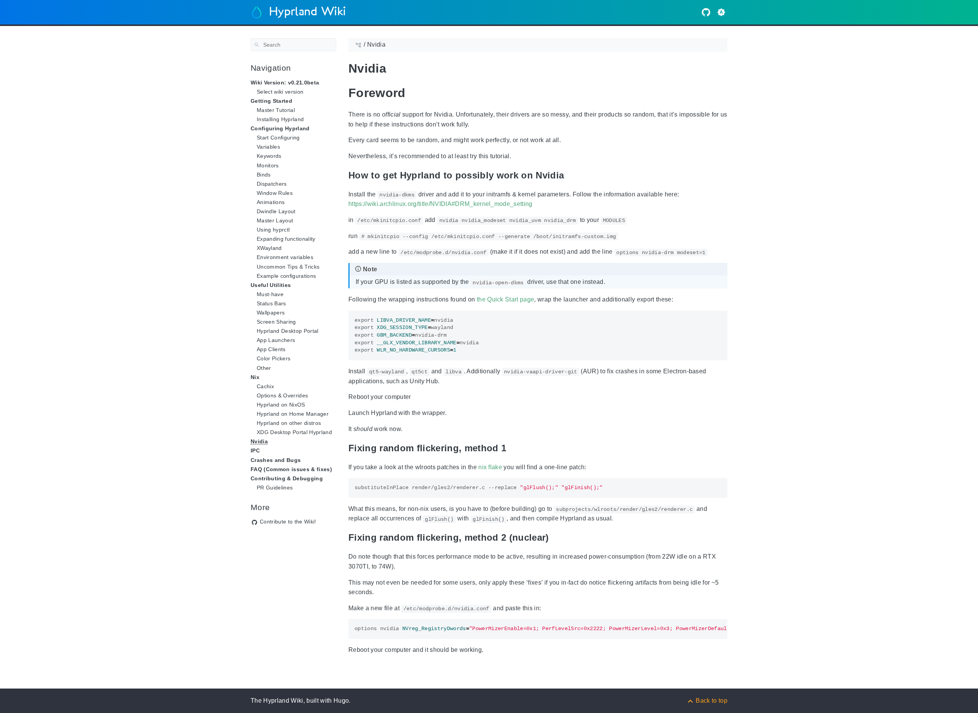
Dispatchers (272, 184)
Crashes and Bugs (276, 460)
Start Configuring (278, 137)
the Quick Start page (505, 299)
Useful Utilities (271, 285)
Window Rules (275, 193)
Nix (255, 377)
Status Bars (271, 303)
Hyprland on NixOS (281, 405)
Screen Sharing (276, 322)
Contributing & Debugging (287, 478)
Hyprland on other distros (289, 423)
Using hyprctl (273, 230)
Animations (271, 202)
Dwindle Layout (276, 211)
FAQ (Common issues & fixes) (291, 469)
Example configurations (286, 276)
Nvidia (259, 441)
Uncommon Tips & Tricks (288, 267)
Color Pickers (273, 358)
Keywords (269, 156)
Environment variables (285, 257)
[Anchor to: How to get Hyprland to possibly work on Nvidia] (573, 175)
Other (264, 368)
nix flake (490, 467)
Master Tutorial (276, 110)
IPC (255, 450)
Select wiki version (280, 92)
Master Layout (275, 220)
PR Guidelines (275, 488)
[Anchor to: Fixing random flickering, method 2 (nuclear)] (558, 537)
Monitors (268, 165)
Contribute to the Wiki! (288, 522)
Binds (264, 175)
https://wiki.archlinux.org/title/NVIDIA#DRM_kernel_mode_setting (440, 204)
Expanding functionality (286, 239)
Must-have (270, 294)
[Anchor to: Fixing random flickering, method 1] (515, 448)
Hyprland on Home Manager (293, 414)
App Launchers (276, 340)
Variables (268, 147)
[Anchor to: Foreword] (417, 93)
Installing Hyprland (280, 119)
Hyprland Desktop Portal (288, 331)
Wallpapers (271, 313)
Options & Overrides (282, 395)
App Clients (271, 349)
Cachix (265, 386)
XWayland (269, 248)
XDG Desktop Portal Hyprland (294, 432)
